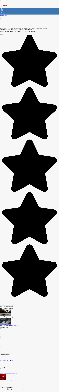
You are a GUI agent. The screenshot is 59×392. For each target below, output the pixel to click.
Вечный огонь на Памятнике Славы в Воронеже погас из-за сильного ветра (9, 316)
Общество (8, 24)
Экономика (2, 10)
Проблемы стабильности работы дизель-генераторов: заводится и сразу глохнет (9, 326)
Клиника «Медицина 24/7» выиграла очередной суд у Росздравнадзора (8, 373)
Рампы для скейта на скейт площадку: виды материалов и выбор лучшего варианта (9, 325)
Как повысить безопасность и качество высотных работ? (6, 360)
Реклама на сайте (3, 2)
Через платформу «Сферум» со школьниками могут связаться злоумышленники (9, 386)
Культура (2, 11)
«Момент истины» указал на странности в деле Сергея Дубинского (8, 380)
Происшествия (3, 8)
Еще (1, 12)
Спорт (2, 9)
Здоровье (4, 13)
